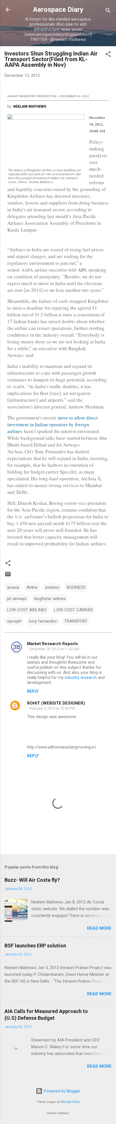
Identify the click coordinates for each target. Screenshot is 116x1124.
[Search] (108, 11)
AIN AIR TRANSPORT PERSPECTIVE (32, 96)
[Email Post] (8, 576)
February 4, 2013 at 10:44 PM (52, 708)
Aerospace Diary (58, 10)
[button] (108, 55)
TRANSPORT (76, 621)
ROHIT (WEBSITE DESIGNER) (56, 703)
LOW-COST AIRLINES (27, 609)
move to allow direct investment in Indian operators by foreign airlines (52, 424)
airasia (13, 587)
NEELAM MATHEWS (29, 106)
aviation (52, 587)
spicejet (14, 621)
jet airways (17, 598)
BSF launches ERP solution (35, 945)
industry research (81, 677)
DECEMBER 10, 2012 (74, 96)
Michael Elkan (70, 1102)
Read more (99, 928)
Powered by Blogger (62, 1091)
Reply (33, 691)
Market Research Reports (52, 643)
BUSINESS (76, 587)
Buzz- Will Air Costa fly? (32, 880)
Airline (32, 587)
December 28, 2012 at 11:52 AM (54, 649)
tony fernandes (43, 621)
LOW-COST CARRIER (73, 609)
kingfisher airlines (50, 598)
